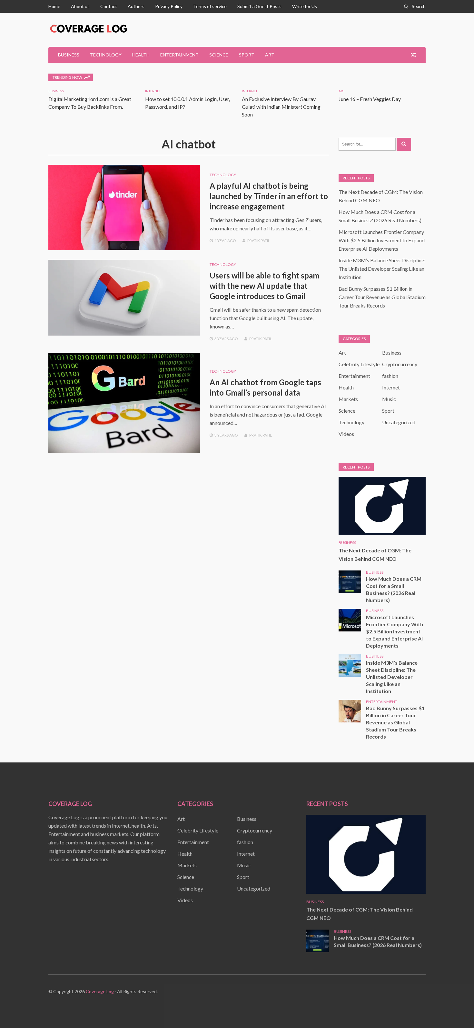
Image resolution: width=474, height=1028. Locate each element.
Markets (348, 399)
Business (68, 54)
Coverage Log (100, 991)
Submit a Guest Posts (259, 6)
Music (389, 399)
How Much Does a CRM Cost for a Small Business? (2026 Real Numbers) (393, 589)
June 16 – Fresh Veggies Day (370, 99)
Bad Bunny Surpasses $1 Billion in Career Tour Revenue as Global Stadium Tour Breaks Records (382, 297)
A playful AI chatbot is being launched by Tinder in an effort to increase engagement (269, 196)
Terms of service (210, 6)
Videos (346, 434)
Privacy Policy (169, 6)
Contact (108, 6)
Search (419, 6)
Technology (106, 54)
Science (218, 54)
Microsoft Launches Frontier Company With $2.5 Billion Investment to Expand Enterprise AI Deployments (382, 240)
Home (54, 6)
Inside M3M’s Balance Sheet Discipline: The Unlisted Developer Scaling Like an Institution (382, 268)
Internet (153, 91)
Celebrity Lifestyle (359, 364)
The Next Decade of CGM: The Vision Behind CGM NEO (375, 554)
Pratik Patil (258, 240)
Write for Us (304, 6)
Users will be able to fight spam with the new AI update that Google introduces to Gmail (264, 286)
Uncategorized (398, 422)
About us (80, 6)
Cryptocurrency (399, 364)
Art (269, 54)
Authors (136, 6)
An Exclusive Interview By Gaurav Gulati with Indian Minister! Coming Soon (281, 106)
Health (141, 54)
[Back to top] (456, 1010)
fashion (390, 376)
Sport (246, 54)
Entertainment (179, 54)
